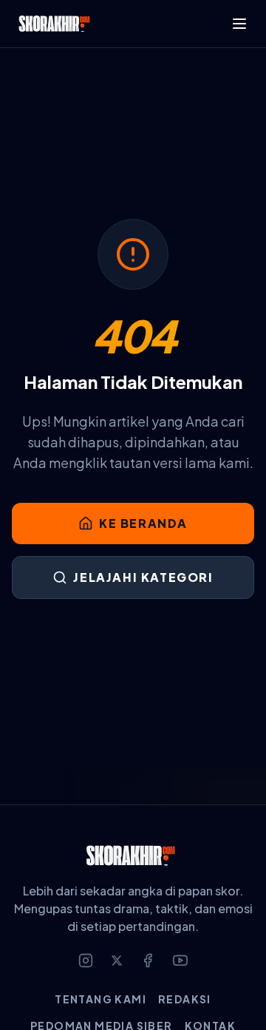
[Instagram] (85, 960)
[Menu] (239, 23)
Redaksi (184, 999)
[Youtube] (180, 960)
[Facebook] (147, 960)
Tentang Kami (100, 999)
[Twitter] (117, 960)
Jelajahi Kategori (143, 577)
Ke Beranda (143, 523)
